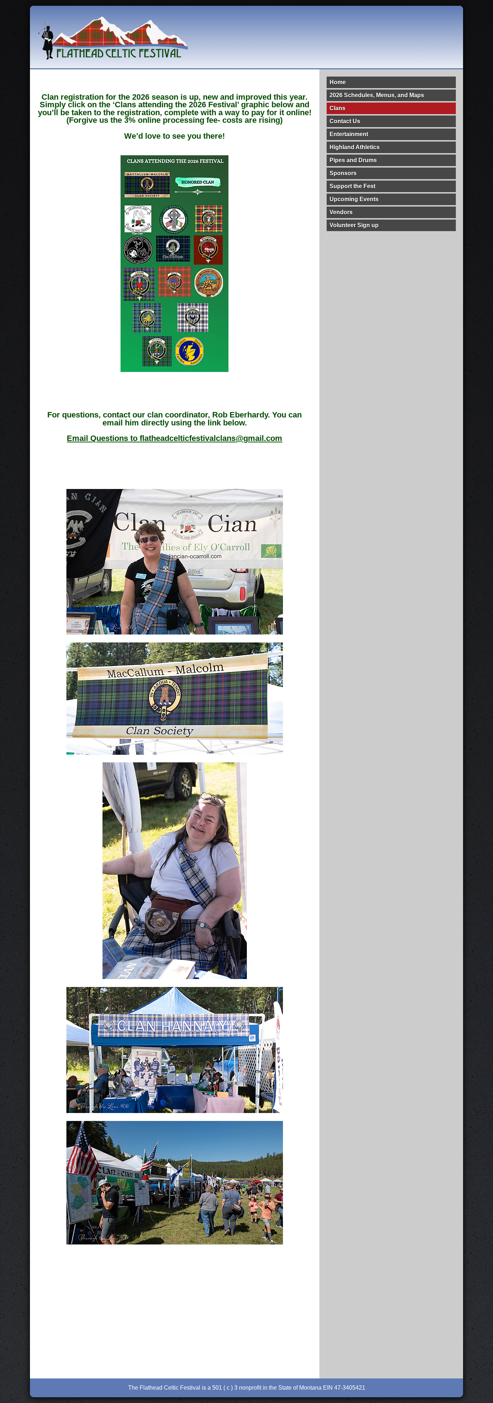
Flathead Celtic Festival (113, 37)
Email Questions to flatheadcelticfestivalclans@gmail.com (174, 438)
